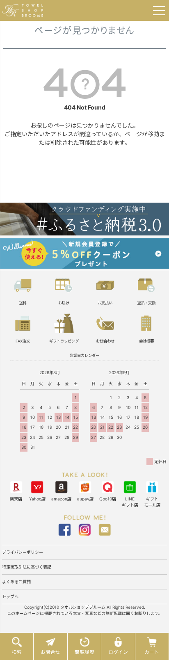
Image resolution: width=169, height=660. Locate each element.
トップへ (10, 596)
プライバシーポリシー (22, 552)
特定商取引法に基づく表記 (26, 566)
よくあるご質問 (16, 581)
